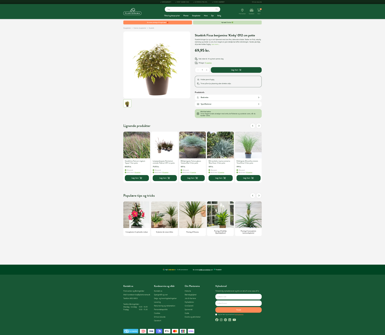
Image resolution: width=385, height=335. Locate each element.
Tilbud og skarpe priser (172, 15)
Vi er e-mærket (219, 2)
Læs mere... (215, 44)
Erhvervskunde (257, 2)
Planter (186, 15)
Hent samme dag (183, 2)
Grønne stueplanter (139, 28)
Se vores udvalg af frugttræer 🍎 (157, 22)
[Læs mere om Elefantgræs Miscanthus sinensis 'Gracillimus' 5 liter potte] (248, 145)
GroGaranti (166, 2)
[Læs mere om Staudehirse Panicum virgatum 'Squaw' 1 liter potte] (136, 145)
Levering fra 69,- (201, 2)
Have (206, 15)
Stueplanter (196, 15)
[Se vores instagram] (221, 320)
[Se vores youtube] (234, 320)
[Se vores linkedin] (229, 320)
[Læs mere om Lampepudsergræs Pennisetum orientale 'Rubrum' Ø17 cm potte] (164, 145)
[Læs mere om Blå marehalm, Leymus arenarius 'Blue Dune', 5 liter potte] (220, 145)
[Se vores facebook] (216, 320)
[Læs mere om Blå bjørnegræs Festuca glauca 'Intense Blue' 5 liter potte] (192, 145)
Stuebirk (151, 28)
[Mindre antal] (198, 70)
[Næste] (259, 126)
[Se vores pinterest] (225, 320)
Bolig (219, 15)
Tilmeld (238, 310)
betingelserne (239, 314)
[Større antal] (206, 70)
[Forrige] (253, 126)
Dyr (212, 15)
